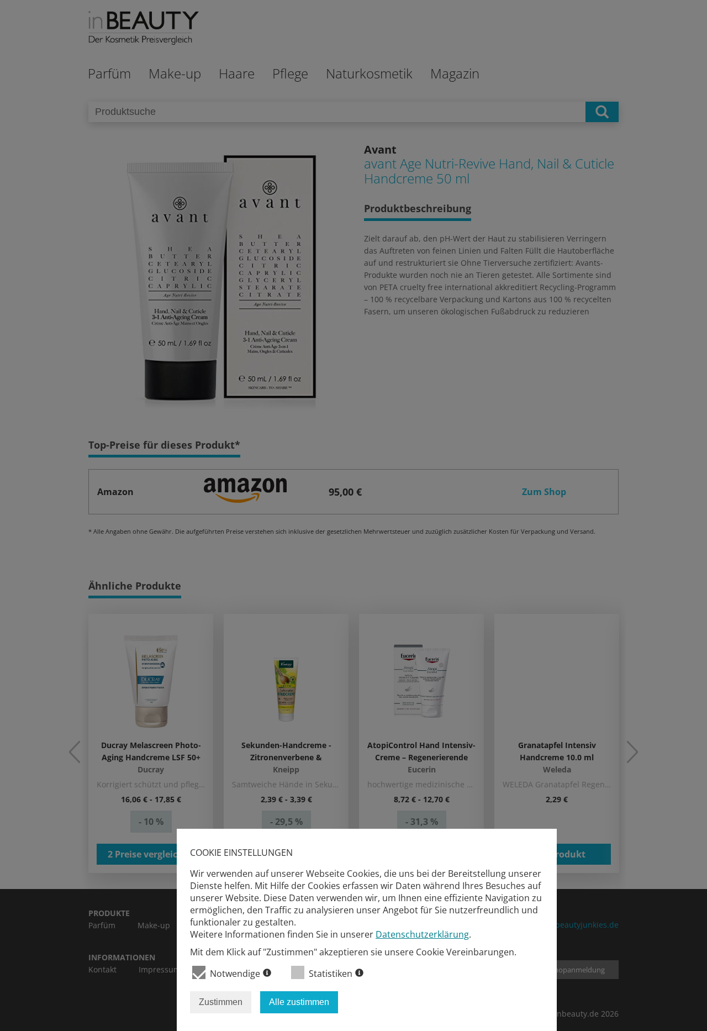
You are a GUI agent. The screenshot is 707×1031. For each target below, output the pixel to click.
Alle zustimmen (299, 1002)
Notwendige (235, 973)
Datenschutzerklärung (422, 934)
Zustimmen (220, 1002)
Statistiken (330, 973)
